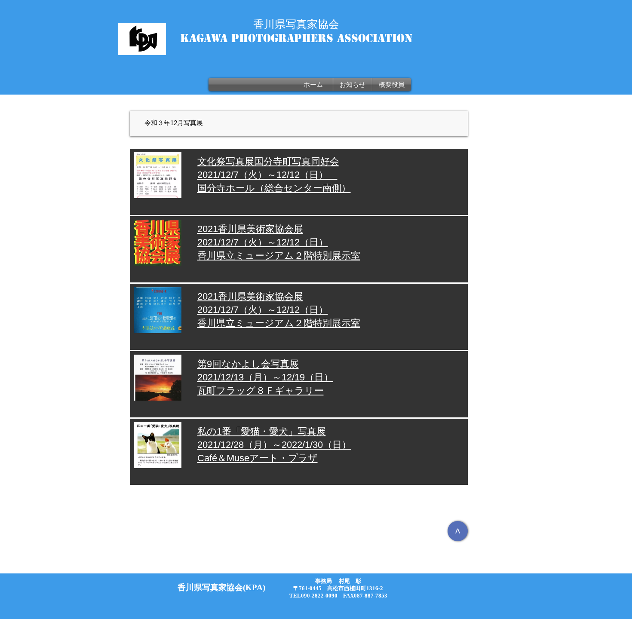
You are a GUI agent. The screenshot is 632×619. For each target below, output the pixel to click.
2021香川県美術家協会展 (250, 229)
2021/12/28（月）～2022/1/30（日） (274, 444)
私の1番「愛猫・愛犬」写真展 (261, 431)
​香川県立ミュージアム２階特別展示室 (278, 255)
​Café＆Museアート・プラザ (257, 458)
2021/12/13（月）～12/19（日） (265, 377)
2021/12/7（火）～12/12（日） (262, 242)
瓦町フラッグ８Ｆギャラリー (260, 390)
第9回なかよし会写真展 (248, 364)
